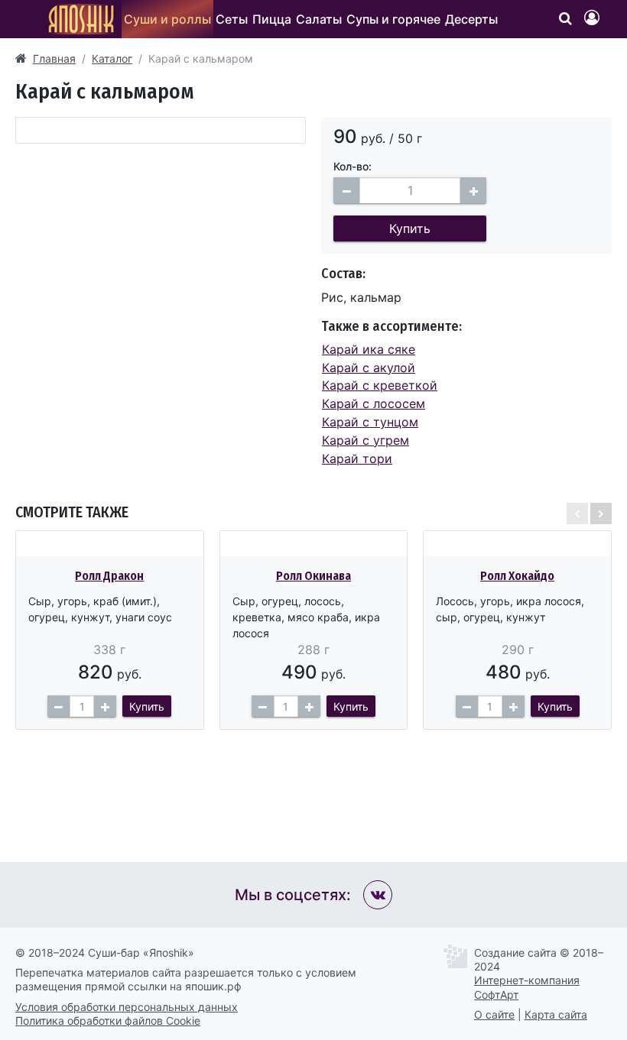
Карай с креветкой (379, 385)
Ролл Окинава (313, 576)
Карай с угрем (365, 440)
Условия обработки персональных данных (126, 1006)
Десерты (471, 19)
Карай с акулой (368, 367)
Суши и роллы (167, 19)
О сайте (494, 1014)
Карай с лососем (373, 403)
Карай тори (357, 458)
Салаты (319, 19)
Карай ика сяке (368, 349)
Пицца (271, 19)
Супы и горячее (393, 19)
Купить (409, 228)
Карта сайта (556, 1014)
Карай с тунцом (370, 421)
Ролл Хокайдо (517, 576)
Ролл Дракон (109, 576)
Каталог (112, 58)
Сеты (232, 19)
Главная (54, 58)
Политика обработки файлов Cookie (107, 1020)
